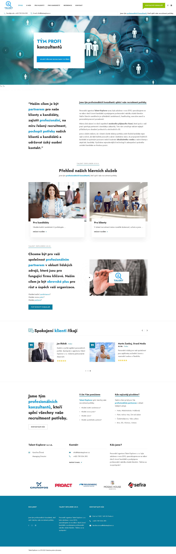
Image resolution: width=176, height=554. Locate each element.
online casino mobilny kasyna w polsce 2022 (19, 170)
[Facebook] (168, 5)
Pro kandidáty (41, 222)
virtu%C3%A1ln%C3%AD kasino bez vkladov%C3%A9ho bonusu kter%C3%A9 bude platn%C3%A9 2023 (42, 101)
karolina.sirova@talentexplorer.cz (103, 525)
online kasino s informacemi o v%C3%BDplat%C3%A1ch (24, 112)
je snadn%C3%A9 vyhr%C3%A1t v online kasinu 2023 (23, 98)
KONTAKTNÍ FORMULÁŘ (153, 5)
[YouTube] (32, 525)
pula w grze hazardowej (129, 156)
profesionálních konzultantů (137, 13)
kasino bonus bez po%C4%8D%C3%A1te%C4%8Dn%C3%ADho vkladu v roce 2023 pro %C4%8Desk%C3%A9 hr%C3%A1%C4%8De (53, 95)
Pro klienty (100, 222)
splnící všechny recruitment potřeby (55, 59)
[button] (142, 330)
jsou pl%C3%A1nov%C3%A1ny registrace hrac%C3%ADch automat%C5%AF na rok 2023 (38, 121)
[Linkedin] (171, 5)
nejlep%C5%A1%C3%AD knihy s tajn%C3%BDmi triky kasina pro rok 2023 (27, 146)
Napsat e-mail (74, 462)
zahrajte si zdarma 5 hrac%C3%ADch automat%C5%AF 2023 (22, 152)
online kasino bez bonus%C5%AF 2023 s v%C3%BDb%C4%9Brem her (26, 140)
